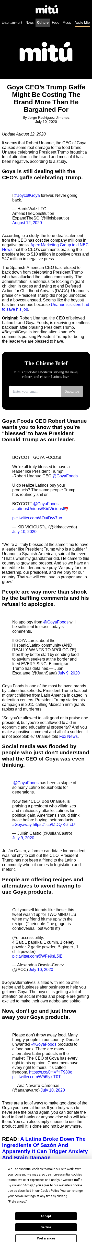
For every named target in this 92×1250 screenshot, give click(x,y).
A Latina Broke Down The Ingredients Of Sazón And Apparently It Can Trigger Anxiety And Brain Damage (45, 1148)
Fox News (68, 736)
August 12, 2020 (27, 223)
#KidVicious (52, 508)
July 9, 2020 (69, 673)
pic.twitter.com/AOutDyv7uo (37, 518)
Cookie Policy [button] (50, 1191)
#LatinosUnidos (26, 508)
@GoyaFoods (65, 476)
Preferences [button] (17, 1201)
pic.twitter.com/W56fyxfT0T (36, 1077)
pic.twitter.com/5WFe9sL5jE (37, 956)
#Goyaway (22, 824)
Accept (46, 1216)
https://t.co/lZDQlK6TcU (54, 824)
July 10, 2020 (24, 531)
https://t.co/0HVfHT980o (50, 1072)
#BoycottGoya (27, 195)
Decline (46, 1227)
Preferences (46, 1238)
